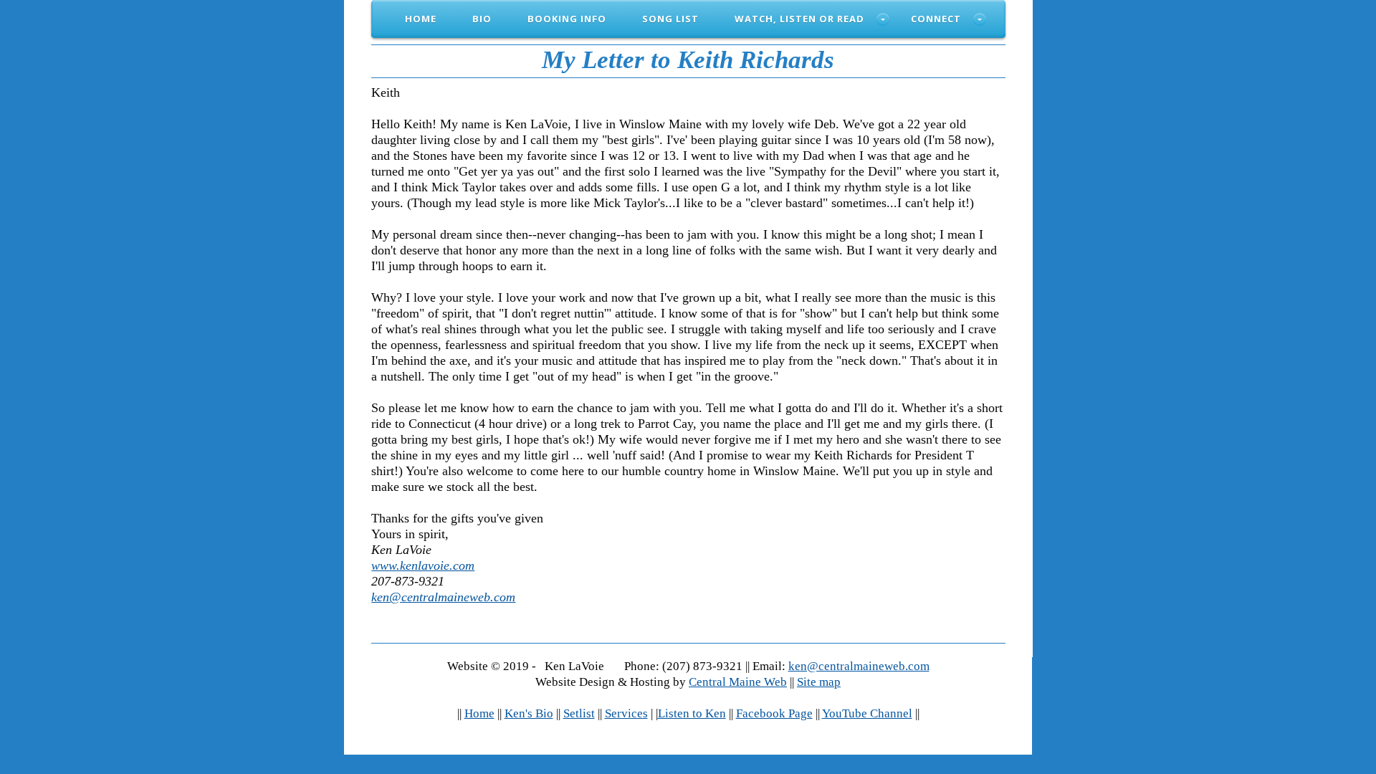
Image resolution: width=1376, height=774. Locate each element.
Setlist (579, 713)
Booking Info (566, 18)
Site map (819, 682)
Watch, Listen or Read (799, 18)
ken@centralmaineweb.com (443, 597)
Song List (670, 18)
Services (626, 713)
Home (420, 18)
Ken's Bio (529, 713)
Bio (482, 18)
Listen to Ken (692, 713)
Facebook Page (774, 713)
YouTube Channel (867, 713)
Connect (936, 18)
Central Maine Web (738, 682)
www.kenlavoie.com (422, 565)
